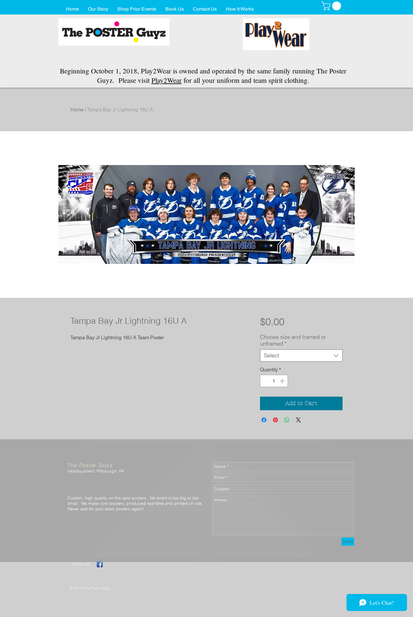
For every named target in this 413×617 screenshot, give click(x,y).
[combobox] (301, 355)
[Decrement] (265, 381)
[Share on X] (298, 420)
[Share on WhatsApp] (287, 420)
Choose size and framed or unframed (293, 340)
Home (76, 109)
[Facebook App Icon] (100, 564)
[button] (332, 6)
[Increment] (282, 381)
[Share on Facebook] (264, 420)
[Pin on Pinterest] (275, 420)
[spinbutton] (273, 381)
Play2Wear (166, 80)
